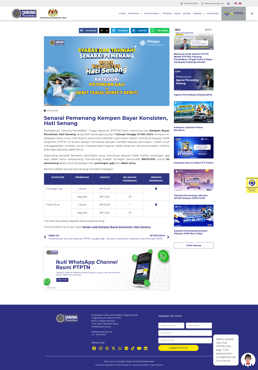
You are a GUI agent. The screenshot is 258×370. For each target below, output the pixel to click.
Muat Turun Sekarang (252, 190)
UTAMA (122, 13)
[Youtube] (139, 348)
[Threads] (107, 348)
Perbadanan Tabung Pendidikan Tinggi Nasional (142, 365)
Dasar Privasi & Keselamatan (140, 361)
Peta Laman (110, 361)
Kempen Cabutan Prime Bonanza (188, 128)
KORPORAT (133, 13)
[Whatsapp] (119, 348)
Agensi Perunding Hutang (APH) (193, 94)
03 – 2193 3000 (99, 334)
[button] (252, 13)
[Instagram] (100, 348)
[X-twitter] (113, 348)
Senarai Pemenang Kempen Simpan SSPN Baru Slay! (190, 232)
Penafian (121, 361)
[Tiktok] (132, 348)
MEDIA (177, 13)
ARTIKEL (187, 13)
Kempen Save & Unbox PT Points (194, 162)
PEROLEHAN (213, 13)
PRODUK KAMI (151, 13)
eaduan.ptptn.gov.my (102, 331)
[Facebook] (94, 348)
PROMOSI (167, 13)
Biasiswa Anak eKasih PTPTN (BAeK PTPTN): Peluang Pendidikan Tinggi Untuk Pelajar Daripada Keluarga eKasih (193, 58)
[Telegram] (126, 348)
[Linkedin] (145, 348)
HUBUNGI (197, 13)
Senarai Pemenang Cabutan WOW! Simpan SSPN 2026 (191, 196)
